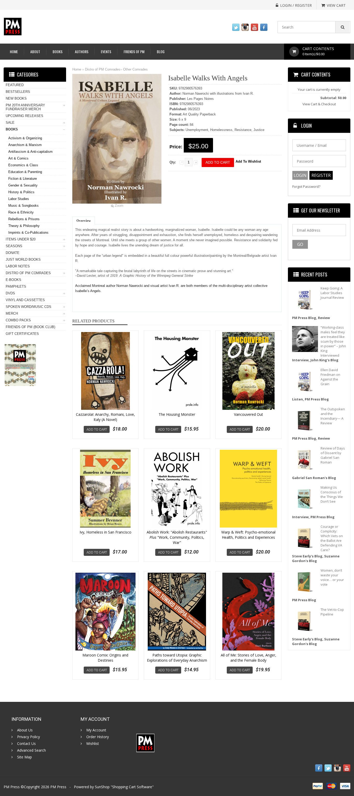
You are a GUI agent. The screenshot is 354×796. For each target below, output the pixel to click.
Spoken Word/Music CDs (28, 307)
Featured (15, 85)
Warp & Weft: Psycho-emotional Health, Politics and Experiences (248, 535)
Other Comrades (135, 69)
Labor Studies (18, 199)
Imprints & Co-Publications (28, 232)
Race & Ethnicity (21, 212)
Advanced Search (31, 750)
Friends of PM (134, 51)
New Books (16, 98)
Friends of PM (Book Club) (30, 327)
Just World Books (23, 259)
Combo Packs (18, 320)
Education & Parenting (25, 172)
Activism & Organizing (25, 138)
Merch (12, 313)
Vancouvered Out (248, 414)
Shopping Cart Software (132, 786)
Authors (81, 51)
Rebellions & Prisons (24, 219)
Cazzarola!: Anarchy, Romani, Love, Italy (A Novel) (105, 417)
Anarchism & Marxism (25, 145)
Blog (161, 51)
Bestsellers (18, 92)
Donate (12, 253)
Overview (83, 221)
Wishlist (92, 744)
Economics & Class (23, 165)
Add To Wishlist (248, 161)
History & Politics (21, 192)
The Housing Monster (177, 414)
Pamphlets (16, 286)
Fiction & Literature (22, 179)
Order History (97, 737)
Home (14, 51)
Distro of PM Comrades (102, 69)
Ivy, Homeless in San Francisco (105, 532)
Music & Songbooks (23, 205)
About (35, 51)
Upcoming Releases (24, 116)
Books (57, 51)
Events (106, 51)
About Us (25, 730)
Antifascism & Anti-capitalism (30, 152)
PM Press (58, 786)
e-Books (13, 280)
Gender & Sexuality (23, 185)
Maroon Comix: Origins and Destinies (105, 658)
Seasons (14, 246)
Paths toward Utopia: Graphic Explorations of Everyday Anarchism (177, 658)
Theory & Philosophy (24, 226)
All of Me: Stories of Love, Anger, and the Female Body (248, 658)
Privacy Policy (28, 737)
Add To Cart (97, 429)
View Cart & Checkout (319, 104)
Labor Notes (18, 266)
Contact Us (26, 744)
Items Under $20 (21, 239)
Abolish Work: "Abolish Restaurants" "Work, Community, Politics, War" (177, 537)
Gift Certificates (22, 334)
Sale (10, 122)
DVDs (10, 293)
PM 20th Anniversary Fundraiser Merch (25, 107)
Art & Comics (18, 158)
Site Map (24, 757)
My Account (96, 730)
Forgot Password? (306, 186)
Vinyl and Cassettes (25, 300)
